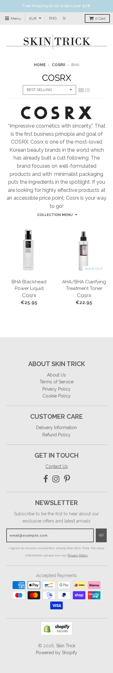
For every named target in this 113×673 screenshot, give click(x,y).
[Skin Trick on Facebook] (45, 479)
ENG (53, 18)
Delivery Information (56, 427)
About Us (56, 374)
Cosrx (58, 65)
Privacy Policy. (77, 555)
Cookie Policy (56, 395)
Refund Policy (56, 434)
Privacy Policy (56, 389)
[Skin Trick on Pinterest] (67, 479)
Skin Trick (65, 645)
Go (101, 535)
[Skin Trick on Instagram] (56, 479)
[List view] (87, 90)
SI (64, 18)
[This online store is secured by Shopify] (56, 634)
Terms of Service (56, 381)
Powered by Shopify (56, 652)
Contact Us (57, 466)
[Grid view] (80, 90)
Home (40, 65)
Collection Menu (55, 215)
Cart (100, 18)
